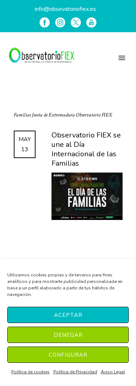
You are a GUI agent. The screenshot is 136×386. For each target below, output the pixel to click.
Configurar (68, 355)
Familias (23, 114)
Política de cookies (30, 372)
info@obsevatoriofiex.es (65, 9)
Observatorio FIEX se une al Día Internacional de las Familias (86, 149)
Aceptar (68, 315)
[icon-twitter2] (76, 22)
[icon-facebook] (45, 22)
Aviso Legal (113, 372)
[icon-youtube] (91, 22)
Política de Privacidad (75, 372)
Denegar (68, 335)
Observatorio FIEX (94, 114)
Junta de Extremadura (54, 114)
